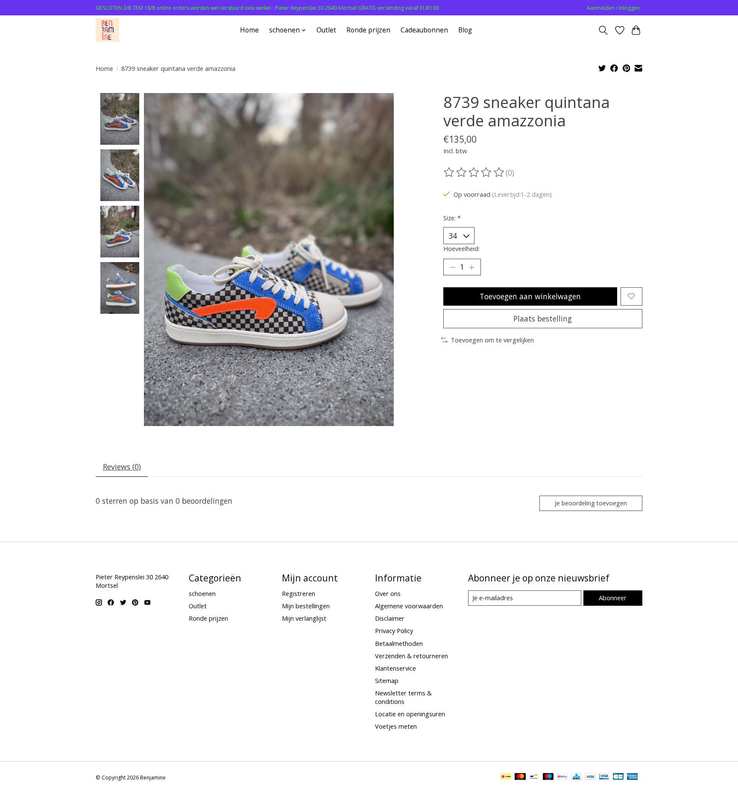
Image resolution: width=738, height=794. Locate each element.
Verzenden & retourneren (411, 655)
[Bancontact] (534, 777)
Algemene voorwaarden (409, 605)
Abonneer (613, 597)
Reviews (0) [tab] (122, 466)
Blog (465, 30)
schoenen (202, 593)
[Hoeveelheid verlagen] (453, 267)
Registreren (298, 593)
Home (249, 30)
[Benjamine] (107, 30)
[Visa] (590, 777)
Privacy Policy (394, 630)
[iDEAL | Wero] (506, 777)
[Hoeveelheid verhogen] (471, 267)
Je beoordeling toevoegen (591, 503)
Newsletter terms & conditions (403, 697)
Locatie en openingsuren (410, 713)
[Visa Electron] (604, 777)
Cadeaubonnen (424, 30)
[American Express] (632, 777)
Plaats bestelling (542, 318)
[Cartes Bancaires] (618, 777)
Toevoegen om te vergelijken (492, 340)
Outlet (326, 30)
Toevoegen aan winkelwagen (530, 296)
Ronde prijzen (368, 30)
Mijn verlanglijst (304, 618)
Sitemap (386, 680)
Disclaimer (389, 618)
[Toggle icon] (603, 30)
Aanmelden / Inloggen (613, 8)
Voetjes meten (396, 726)
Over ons (388, 593)
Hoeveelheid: (461, 248)
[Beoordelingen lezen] (474, 172)
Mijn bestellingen (306, 605)
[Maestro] (548, 777)
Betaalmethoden (399, 643)
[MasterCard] (520, 777)
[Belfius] (562, 777)
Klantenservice (395, 668)
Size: (452, 217)
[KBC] (576, 777)
